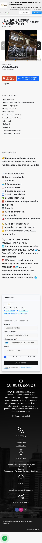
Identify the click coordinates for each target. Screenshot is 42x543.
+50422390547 (23, 311)
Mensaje (7, 346)
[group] (21, 45)
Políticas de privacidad (21, 416)
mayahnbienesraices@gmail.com (16, 313)
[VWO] (9, 12)
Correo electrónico (10, 332)
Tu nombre (7, 324)
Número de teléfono (10, 339)
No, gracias (24, 12)
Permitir (36, 12)
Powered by (3, 12)
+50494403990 (10, 311)
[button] (14, 59)
